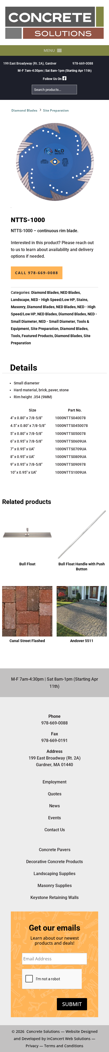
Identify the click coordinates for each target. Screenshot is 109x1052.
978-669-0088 (82, 63)
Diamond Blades (24, 110)
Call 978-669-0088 (36, 272)
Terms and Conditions (63, 1045)
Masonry (18, 307)
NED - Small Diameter (57, 321)
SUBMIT (72, 1004)
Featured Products (37, 336)
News (54, 805)
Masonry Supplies (55, 885)
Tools (15, 336)
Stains (81, 300)
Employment (54, 781)
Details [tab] (23, 368)
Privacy (32, 1045)
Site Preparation (56, 110)
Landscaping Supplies (54, 873)
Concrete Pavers (54, 849)
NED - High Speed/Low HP (53, 300)
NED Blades (70, 292)
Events (54, 817)
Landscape (20, 300)
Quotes (54, 793)
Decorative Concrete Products (54, 861)
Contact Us (54, 829)
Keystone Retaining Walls (54, 897)
